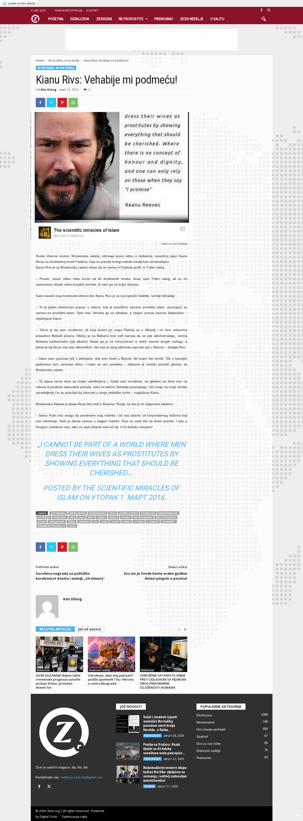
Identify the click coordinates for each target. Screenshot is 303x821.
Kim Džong (48, 90)
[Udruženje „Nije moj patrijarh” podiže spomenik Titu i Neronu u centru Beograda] (111, 654)
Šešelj (71, 521)
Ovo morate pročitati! (210, 729)
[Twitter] (51, 102)
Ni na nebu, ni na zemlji (64, 60)
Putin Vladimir (143, 517)
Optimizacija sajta (74, 816)
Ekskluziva (80, 19)
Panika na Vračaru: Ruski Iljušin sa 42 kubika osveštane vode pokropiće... (164, 748)
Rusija (41, 521)
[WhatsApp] (73, 102)
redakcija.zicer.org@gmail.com (82, 777)
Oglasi (101, 517)
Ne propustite (131, 19)
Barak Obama (77, 513)
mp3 (72, 517)
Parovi (113, 517)
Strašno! (149, 786)
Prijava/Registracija (68, 10)
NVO (90, 517)
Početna (55, 19)
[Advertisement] (151, 39)
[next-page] (185, 629)
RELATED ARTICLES (55, 629)
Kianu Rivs (60, 517)
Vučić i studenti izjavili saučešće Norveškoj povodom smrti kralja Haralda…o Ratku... (160, 723)
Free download (168, 513)
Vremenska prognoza (51, 525)
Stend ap (152, 521)
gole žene (44, 517)
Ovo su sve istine (208, 743)
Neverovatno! (152, 735)
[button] (263, 19)
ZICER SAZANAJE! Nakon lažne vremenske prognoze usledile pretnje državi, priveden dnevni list (58, 681)
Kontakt (92, 10)
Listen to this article (21, 3)
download (148, 513)
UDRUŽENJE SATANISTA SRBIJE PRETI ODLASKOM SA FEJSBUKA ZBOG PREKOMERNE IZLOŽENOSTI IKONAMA (163, 681)
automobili (58, 513)
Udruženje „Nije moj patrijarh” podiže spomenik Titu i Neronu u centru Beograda (111, 679)
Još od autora (89, 629)
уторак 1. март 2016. (128, 497)
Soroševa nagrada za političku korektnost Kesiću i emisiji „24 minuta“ (70, 576)
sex (95, 521)
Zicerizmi (104, 19)
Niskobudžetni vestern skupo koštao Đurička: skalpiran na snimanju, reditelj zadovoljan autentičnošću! (165, 774)
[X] (269, 10)
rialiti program (166, 517)
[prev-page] (179, 629)
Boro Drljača (97, 513)
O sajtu (217, 19)
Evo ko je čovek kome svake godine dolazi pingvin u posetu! (155, 576)
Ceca (112, 513)
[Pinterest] (62, 102)
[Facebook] (261, 10)
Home (40, 60)
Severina (84, 521)
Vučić (72, 525)
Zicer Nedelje (191, 19)
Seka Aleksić (56, 521)
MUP (81, 517)
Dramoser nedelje (100, 670)
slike (104, 521)
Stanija (138, 521)
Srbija (126, 521)
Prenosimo (163, 19)
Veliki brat (168, 521)
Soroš (115, 521)
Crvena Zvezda (128, 513)
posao (126, 517)
